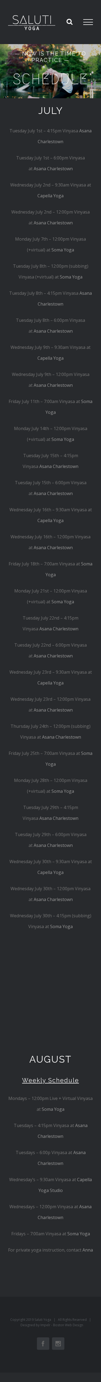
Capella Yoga (50, 196)
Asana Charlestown (53, 169)
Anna (87, 1250)
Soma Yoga (62, 250)
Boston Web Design (68, 1325)
